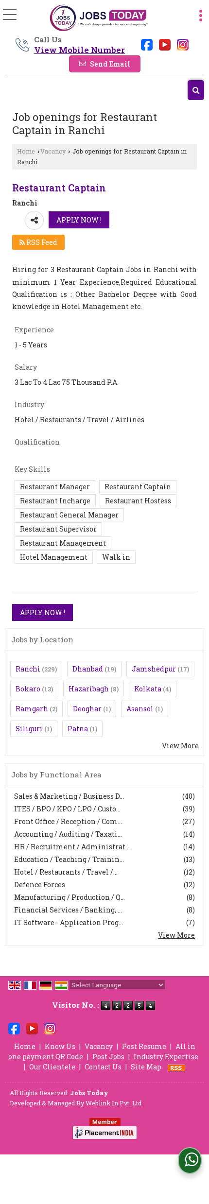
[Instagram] (183, 44)
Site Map (146, 1066)
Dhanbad (87, 668)
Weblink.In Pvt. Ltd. (114, 1103)
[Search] (196, 90)
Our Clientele (52, 1066)
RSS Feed (41, 242)
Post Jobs (108, 1056)
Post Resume (144, 1046)
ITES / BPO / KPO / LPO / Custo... (67, 808)
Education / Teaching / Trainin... (69, 859)
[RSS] (176, 1066)
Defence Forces (39, 884)
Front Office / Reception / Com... (68, 821)
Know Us (60, 1046)
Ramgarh (32, 708)
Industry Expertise (166, 1056)
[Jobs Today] (98, 18)
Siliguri (29, 728)
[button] (79, 49)
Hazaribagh (89, 688)
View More (180, 745)
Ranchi (28, 668)
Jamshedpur (154, 668)
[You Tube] (165, 44)
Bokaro (28, 688)
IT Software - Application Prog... (68, 922)
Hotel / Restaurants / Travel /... (66, 872)
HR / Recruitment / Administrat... (72, 846)
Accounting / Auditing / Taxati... (68, 834)
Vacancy (53, 151)
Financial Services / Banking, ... (68, 909)
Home (26, 151)
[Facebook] (147, 44)
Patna (78, 728)
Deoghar (87, 708)
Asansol (140, 708)
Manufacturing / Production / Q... (69, 897)
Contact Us (103, 1066)
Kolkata (147, 688)
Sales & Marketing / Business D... (69, 796)
